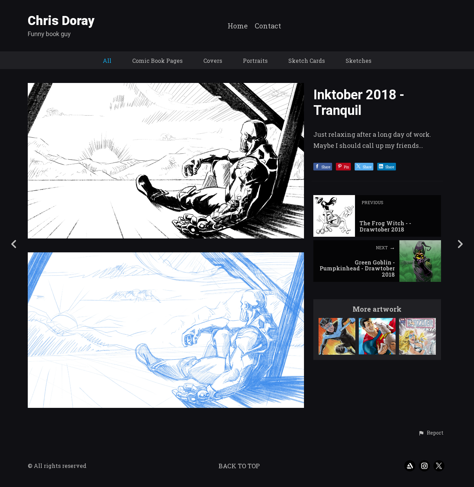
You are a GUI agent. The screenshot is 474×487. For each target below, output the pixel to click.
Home (238, 26)
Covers (212, 60)
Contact (268, 26)
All (107, 60)
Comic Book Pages (157, 60)
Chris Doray (61, 21)
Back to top (239, 466)
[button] (430, 433)
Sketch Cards (306, 60)
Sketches (358, 60)
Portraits (255, 60)
